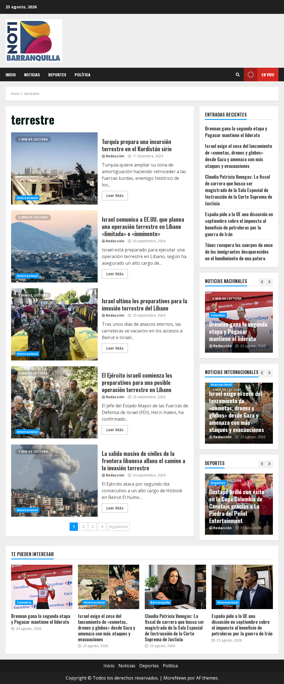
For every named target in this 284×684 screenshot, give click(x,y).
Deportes (57, 74)
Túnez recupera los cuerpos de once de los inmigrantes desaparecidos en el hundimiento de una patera (239, 252)
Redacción (115, 156)
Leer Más (114, 195)
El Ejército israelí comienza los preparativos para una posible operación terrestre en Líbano (54, 402)
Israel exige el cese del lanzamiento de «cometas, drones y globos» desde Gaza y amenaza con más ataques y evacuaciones (238, 156)
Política (82, 74)
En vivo (268, 74)
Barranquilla (160, 602)
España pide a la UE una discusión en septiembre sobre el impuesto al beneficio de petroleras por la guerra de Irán (239, 224)
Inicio (11, 74)
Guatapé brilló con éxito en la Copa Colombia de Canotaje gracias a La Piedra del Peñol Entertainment (236, 506)
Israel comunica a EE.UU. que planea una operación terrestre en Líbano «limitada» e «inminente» (54, 246)
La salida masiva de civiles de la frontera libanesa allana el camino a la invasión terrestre (54, 481)
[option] (239, 322)
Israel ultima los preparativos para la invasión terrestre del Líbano (54, 324)
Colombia (218, 315)
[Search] (238, 74)
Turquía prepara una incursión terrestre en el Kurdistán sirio (54, 168)
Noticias (32, 74)
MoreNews (174, 678)
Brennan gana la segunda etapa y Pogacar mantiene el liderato (236, 131)
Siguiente (118, 526)
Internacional (27, 198)
